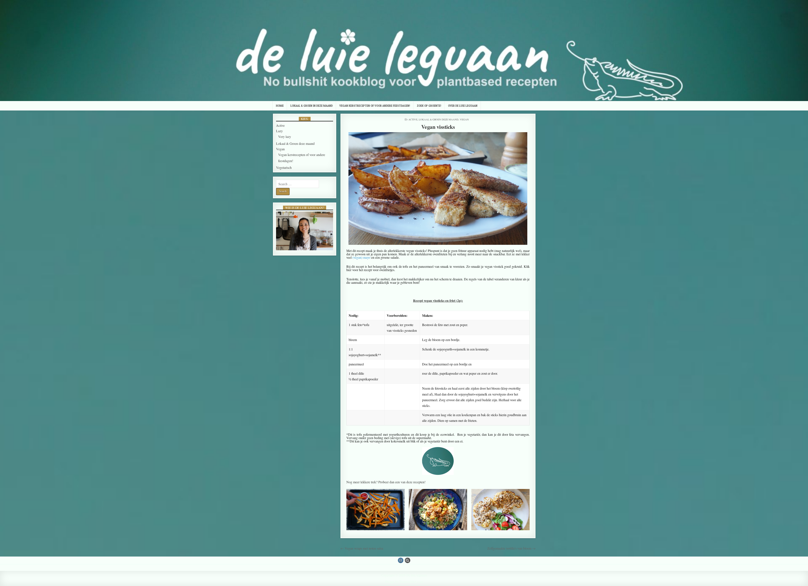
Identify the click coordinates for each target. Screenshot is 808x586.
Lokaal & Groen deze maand (438, 119)
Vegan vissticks (438, 127)
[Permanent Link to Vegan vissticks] (438, 188)
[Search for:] (297, 184)
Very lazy (284, 136)
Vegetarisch (284, 167)
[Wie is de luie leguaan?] (304, 231)
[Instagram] (400, 560)
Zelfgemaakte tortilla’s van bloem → (511, 548)
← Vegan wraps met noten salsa (361, 548)
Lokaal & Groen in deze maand (311, 105)
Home (280, 105)
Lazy (279, 131)
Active (412, 119)
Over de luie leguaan (462, 105)
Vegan (464, 119)
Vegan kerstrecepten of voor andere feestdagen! (374, 105)
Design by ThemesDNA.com (404, 581)
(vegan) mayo (361, 257)
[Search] (407, 560)
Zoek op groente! (429, 105)
